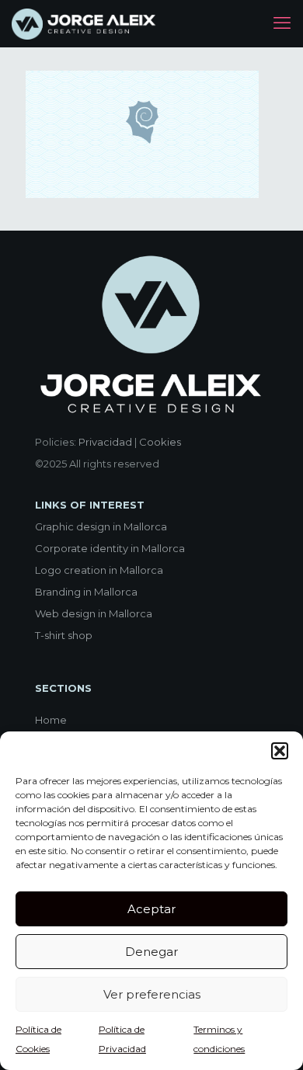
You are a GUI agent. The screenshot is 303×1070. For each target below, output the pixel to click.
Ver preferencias (151, 994)
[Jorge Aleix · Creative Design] (85, 23)
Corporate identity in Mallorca (110, 548)
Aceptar (151, 909)
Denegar (151, 951)
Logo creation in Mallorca (99, 570)
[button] (279, 751)
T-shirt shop (63, 635)
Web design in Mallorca (93, 613)
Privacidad (105, 442)
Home (51, 720)
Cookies (160, 442)
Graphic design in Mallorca (101, 526)
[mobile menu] (282, 23)
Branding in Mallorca (86, 591)
